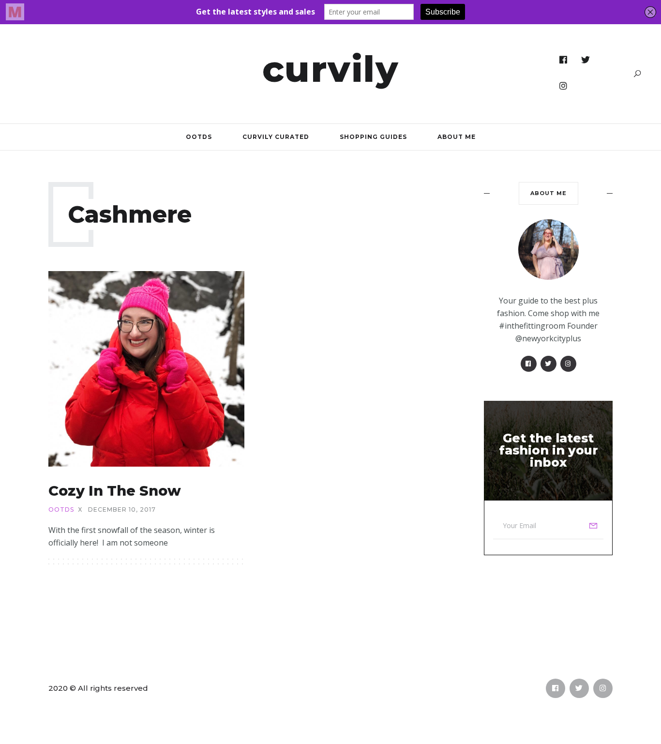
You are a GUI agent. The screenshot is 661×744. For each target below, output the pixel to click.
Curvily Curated (275, 136)
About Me (456, 136)
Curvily (330, 68)
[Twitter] (585, 60)
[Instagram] (563, 86)
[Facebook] (563, 60)
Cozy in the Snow (114, 490)
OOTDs (199, 136)
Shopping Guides (373, 136)
